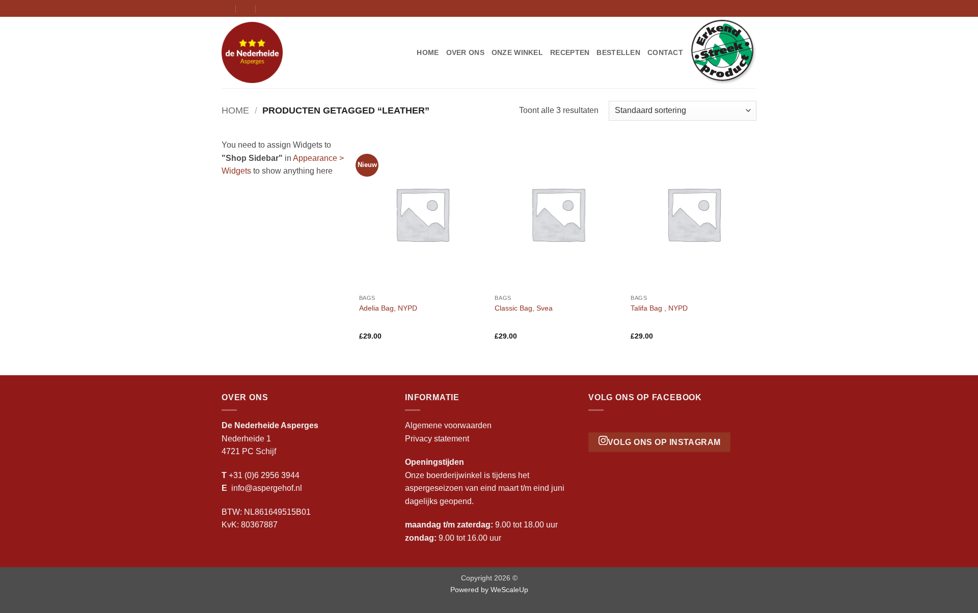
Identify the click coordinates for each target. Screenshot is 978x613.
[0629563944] (266, 8)
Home (428, 52)
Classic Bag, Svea (524, 308)
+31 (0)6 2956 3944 (264, 475)
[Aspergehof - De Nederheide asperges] (272, 52)
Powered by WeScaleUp (489, 590)
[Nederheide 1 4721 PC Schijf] (226, 8)
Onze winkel (517, 52)
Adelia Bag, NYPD (388, 308)
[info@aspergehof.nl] (246, 8)
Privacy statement (437, 438)
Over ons (465, 52)
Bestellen (618, 52)
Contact (665, 52)
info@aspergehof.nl (266, 488)
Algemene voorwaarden (448, 425)
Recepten (569, 52)
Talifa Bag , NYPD (659, 308)
